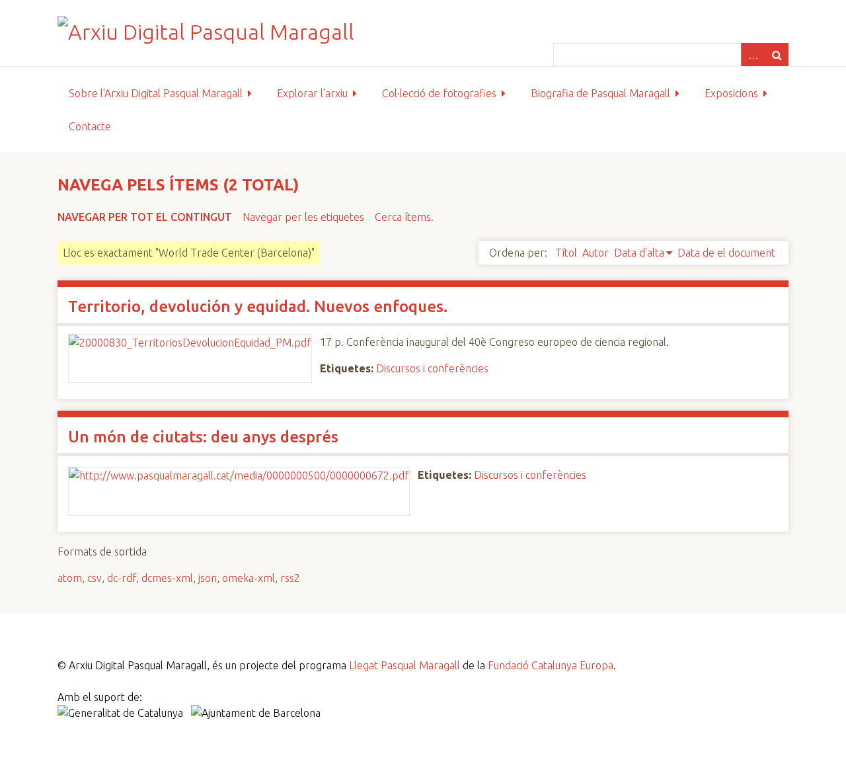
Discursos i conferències (432, 368)
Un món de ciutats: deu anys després (203, 437)
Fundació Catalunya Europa (550, 665)
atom (70, 578)
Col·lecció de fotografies (439, 93)
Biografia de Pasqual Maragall (600, 93)
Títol (566, 253)
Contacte (90, 126)
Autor (595, 253)
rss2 (290, 578)
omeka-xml (248, 578)
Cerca (776, 54)
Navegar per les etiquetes (303, 217)
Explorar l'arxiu (312, 93)
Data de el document (726, 253)
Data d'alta (639, 253)
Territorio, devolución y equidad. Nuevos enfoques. (257, 306)
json (207, 578)
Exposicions (731, 93)
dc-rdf (121, 578)
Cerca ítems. (404, 217)
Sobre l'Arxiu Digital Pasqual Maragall (156, 93)
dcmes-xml (167, 578)
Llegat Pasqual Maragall (404, 665)
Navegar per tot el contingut (145, 217)
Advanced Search (753, 54)
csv (94, 578)
